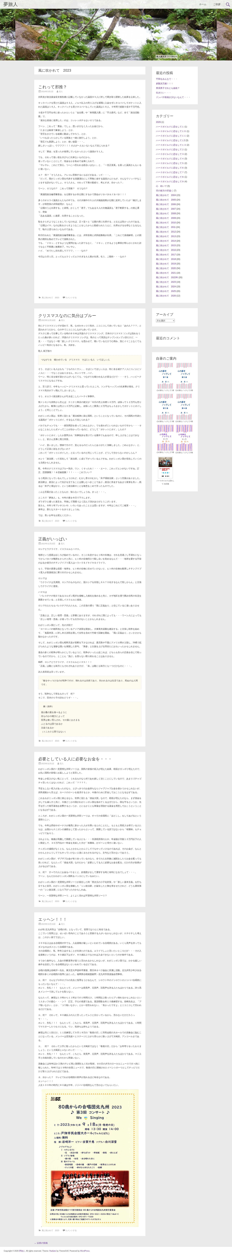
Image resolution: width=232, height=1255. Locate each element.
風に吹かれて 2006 (166, 204)
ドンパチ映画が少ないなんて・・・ (173, 97)
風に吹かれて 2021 (166, 273)
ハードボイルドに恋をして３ (170, 154)
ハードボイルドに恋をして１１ (171, 136)
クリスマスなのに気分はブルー (67, 315)
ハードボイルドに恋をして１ (170, 127)
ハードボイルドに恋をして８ (170, 177)
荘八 (61, 91)
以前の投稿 (41, 1243)
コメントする (71, 297)
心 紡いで (161, 186)
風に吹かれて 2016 (166, 250)
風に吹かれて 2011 (166, 227)
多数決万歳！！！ (164, 83)
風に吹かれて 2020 (166, 268)
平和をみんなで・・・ (166, 79)
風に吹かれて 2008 (166, 213)
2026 (158, 122)
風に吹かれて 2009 (166, 218)
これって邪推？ (52, 87)
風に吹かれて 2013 (166, 236)
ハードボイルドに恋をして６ (170, 168)
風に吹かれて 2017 (166, 254)
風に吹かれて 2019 (166, 264)
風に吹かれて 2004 (166, 195)
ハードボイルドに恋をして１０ (171, 131)
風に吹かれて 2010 (166, 222)
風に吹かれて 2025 (166, 291)
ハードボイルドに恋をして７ (170, 172)
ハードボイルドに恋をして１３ (171, 145)
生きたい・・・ (163, 93)
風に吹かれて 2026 (166, 296)
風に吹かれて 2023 (50, 297)
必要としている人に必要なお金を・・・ (75, 759)
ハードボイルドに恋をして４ (170, 158)
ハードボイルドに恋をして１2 (170, 140)
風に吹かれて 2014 (166, 241)
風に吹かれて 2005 (166, 200)
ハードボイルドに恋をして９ (170, 181)
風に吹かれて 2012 (166, 232)
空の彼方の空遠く (164, 190)
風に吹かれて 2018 (166, 259)
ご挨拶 (216, 4)
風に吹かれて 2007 (166, 209)
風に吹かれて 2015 (166, 245)
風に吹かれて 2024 (166, 286)
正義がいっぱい (52, 539)
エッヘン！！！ (52, 919)
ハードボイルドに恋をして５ (170, 163)
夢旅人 (10, 4)
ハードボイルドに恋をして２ (170, 149)
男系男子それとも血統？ (168, 88)
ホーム (202, 4)
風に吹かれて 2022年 (167, 277)
